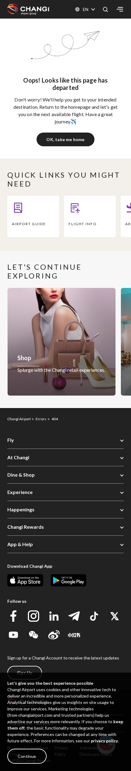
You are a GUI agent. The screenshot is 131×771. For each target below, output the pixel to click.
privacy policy (104, 740)
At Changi (18, 457)
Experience (20, 492)
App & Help (20, 544)
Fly (10, 440)
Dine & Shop (21, 475)
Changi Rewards (25, 527)
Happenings (20, 509)
